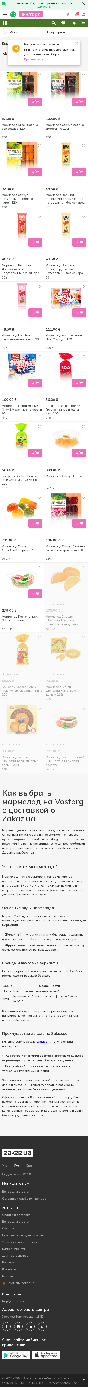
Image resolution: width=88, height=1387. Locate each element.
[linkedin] (30, 1326)
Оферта (8, 1228)
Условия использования (19, 1242)
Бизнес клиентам (14, 1249)
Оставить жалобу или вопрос (24, 1198)
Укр (4, 1165)
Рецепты (8, 1262)
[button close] (84, 4)
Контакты (9, 1269)
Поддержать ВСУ (15, 1174)
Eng (29, 1165)
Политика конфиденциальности (25, 1235)
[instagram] (18, 1326)
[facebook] (6, 1326)
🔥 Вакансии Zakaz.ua (18, 1283)
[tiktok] (42, 1326)
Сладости (43, 1041)
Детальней (44, 6)
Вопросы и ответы (15, 1191)
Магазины (9, 1276)
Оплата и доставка (16, 1215)
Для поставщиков (15, 1256)
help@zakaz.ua (13, 1301)
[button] (68, 14)
